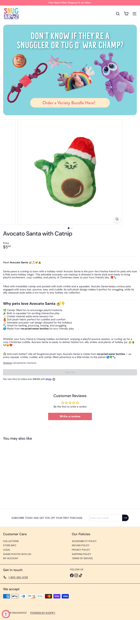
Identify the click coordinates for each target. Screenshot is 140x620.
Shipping (7, 362)
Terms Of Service (82, 558)
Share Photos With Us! (17, 554)
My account (10, 558)
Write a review (70, 416)
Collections (11, 541)
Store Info (9, 545)
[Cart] (126, 13)
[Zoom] (117, 219)
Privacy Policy (81, 549)
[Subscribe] (125, 518)
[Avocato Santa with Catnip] (26, 472)
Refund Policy (81, 545)
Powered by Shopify (42, 612)
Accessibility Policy (84, 541)
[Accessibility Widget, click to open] (6, 614)
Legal (6, 549)
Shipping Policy (81, 554)
